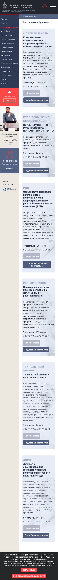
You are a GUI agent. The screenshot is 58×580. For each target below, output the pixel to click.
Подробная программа (36, 100)
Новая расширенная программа (37, 264)
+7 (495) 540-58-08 (9, 161)
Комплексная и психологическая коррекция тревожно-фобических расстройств (37, 42)
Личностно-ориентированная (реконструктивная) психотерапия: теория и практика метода (36, 470)
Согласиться (29, 570)
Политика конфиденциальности (29, 576)
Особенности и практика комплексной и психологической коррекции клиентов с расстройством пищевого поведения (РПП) (37, 199)
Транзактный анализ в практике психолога (36, 376)
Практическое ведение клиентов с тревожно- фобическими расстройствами (36, 291)
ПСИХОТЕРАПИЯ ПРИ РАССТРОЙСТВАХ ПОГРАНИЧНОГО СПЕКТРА (38, 127)
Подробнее (9, 100)
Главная (25, 16)
